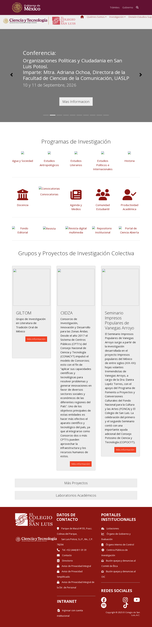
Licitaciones (112, 528)
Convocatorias (49, 194)
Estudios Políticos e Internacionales (103, 165)
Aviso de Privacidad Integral (76, 566)
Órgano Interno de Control (119, 544)
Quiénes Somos (96, 16)
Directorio (67, 560)
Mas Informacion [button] (76, 101)
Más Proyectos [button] (76, 483)
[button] (11, 74)
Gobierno (127, 7)
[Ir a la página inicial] (26, 7)
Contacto (67, 555)
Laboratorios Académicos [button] (76, 495)
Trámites (114, 7)
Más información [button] (36, 339)
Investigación (116, 16)
